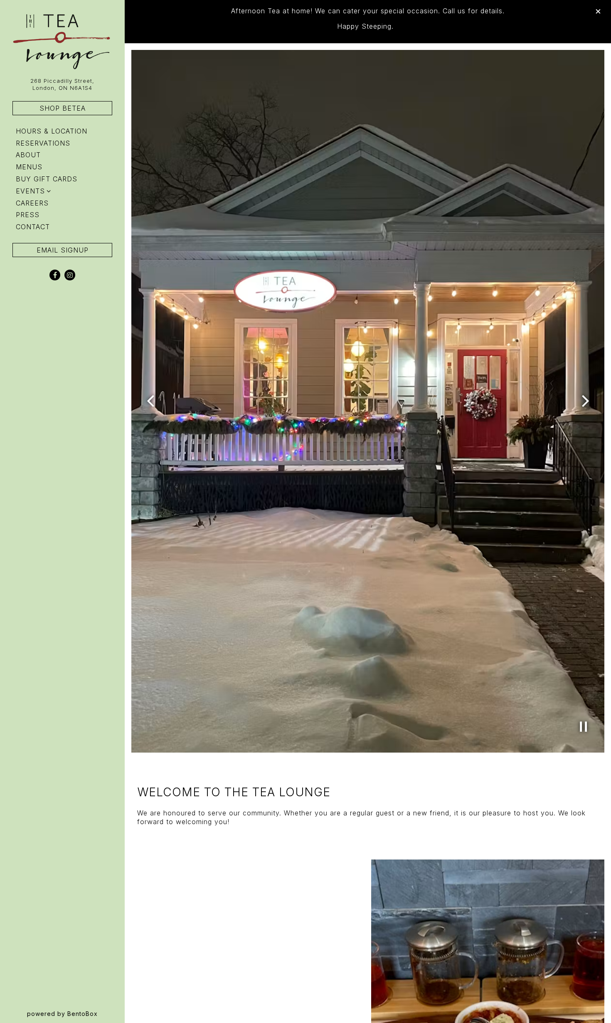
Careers (32, 203)
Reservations (45, 143)
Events (30, 191)
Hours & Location (51, 131)
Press (27, 215)
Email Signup (63, 250)
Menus (29, 167)
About (28, 155)
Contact (33, 227)
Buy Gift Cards (48, 178)
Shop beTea (62, 108)
